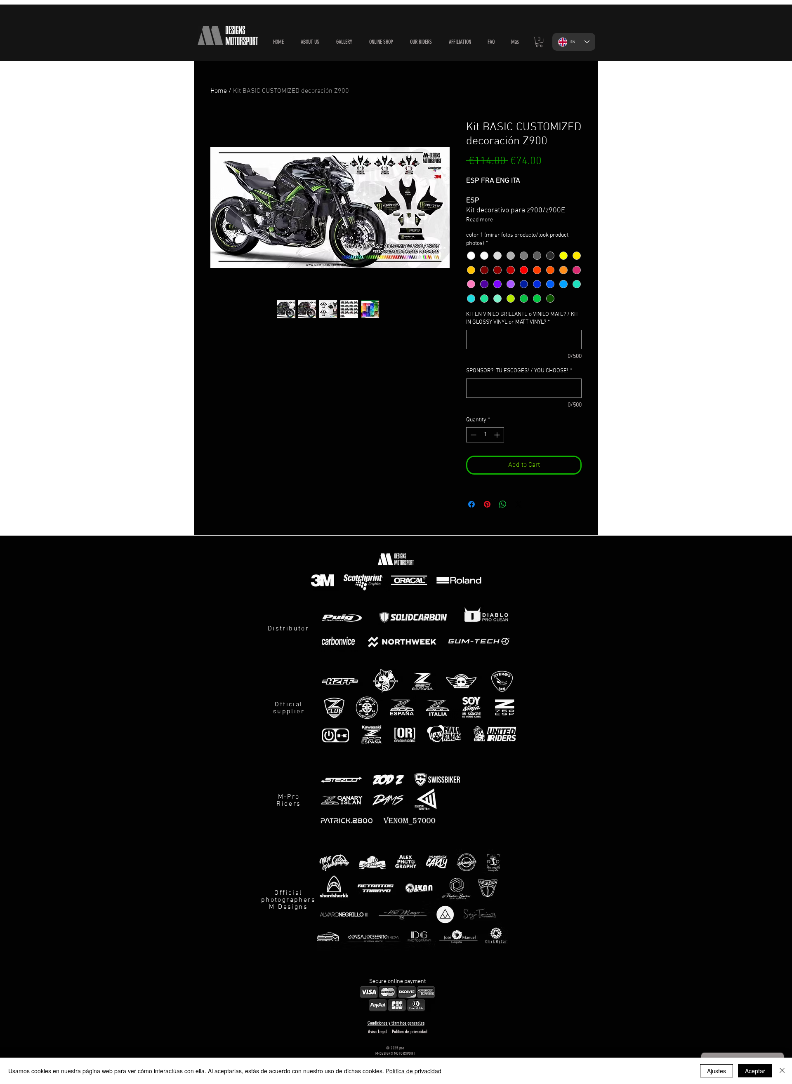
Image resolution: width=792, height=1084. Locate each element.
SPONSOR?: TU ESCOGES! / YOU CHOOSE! (519, 370)
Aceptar (755, 1071)
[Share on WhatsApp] (503, 504)
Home (218, 91)
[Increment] (498, 435)
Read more (479, 219)
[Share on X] (518, 504)
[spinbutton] (485, 435)
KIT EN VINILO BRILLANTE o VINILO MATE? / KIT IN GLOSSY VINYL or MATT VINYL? (522, 318)
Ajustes (716, 1071)
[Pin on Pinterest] (487, 504)
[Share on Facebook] (471, 504)
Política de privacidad (413, 1071)
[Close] (782, 1070)
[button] (381, 42)
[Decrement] (472, 435)
